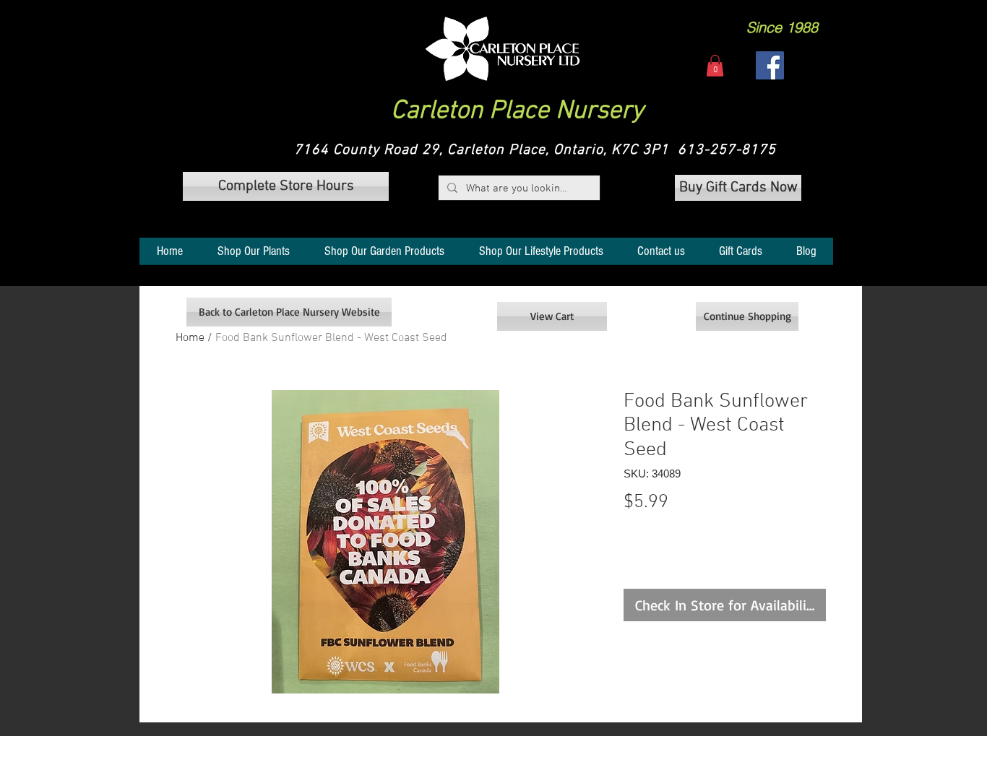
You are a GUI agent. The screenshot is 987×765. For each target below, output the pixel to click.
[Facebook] (770, 65)
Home (190, 338)
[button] (502, 49)
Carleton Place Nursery (517, 111)
